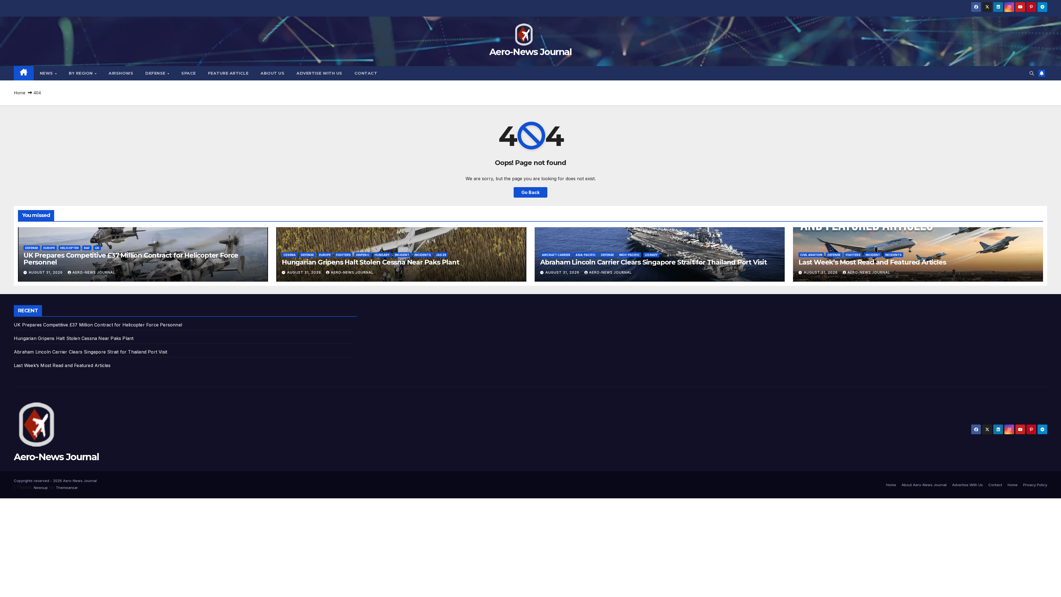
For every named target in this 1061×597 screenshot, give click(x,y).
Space (188, 73)
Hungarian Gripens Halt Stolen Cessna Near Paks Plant (370, 262)
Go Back (530, 192)
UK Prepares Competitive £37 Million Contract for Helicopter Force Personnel (130, 258)
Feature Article (228, 73)
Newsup (41, 487)
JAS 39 (441, 254)
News (47, 73)
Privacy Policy (1035, 485)
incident (402, 254)
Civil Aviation (811, 254)
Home (19, 92)
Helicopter (69, 248)
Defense (156, 73)
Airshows (121, 73)
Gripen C (362, 254)
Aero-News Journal (530, 51)
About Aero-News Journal (924, 485)
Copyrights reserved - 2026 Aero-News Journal (55, 480)
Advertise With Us (319, 73)
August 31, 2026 (46, 272)
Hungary (382, 254)
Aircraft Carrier (556, 254)
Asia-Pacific (586, 254)
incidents (422, 254)
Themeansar (67, 487)
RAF (87, 248)
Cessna (289, 254)
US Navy (651, 254)
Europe (49, 248)
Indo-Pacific (629, 254)
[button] (1032, 73)
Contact (365, 73)
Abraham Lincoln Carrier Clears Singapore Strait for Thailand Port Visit (653, 262)
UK (97, 248)
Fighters (343, 254)
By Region (81, 73)
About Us (272, 73)
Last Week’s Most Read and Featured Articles (872, 262)
